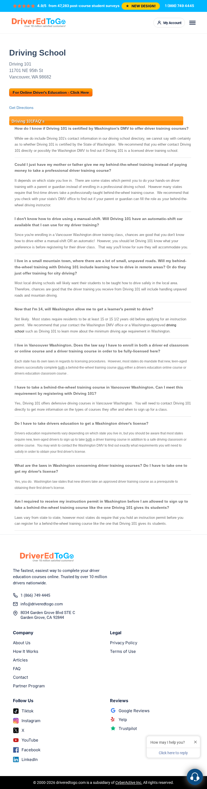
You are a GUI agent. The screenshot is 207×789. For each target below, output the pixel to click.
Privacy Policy (123, 642)
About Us (21, 642)
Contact (20, 677)
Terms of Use (123, 651)
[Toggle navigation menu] (192, 23)
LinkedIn (30, 759)
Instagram (31, 720)
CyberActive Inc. (128, 782)
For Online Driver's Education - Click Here (51, 92)
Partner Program (29, 685)
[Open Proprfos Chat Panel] (195, 777)
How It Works (25, 651)
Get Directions (21, 107)
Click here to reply (173, 753)
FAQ (16, 668)
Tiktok (27, 710)
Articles (20, 660)
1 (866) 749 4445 (179, 6)
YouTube (30, 740)
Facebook (31, 749)
